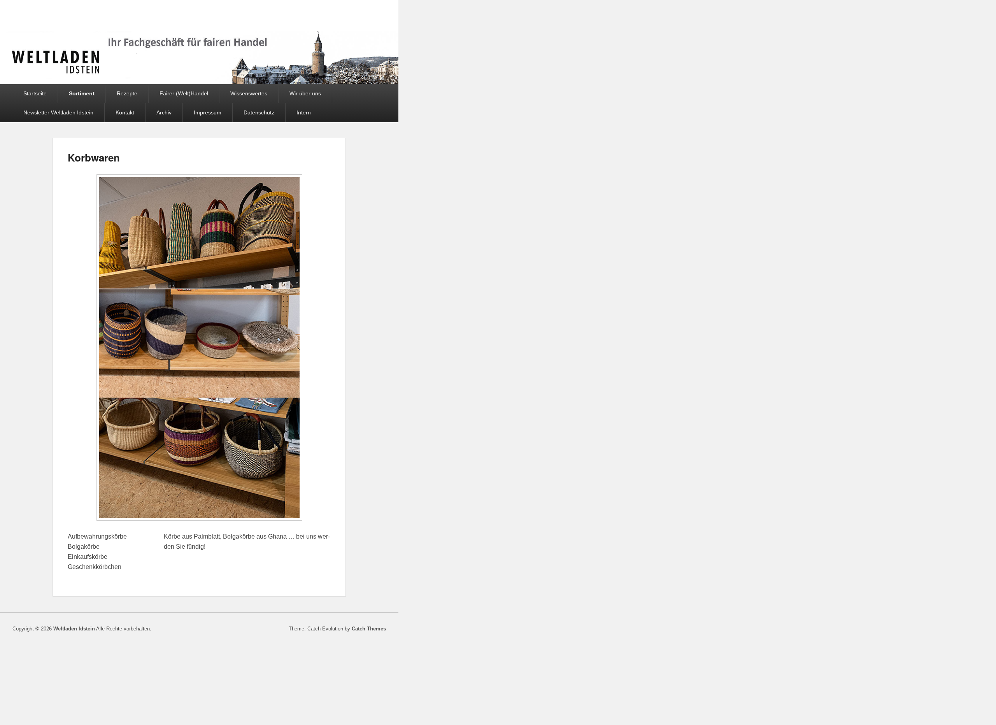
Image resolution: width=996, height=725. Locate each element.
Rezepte (127, 93)
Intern (303, 112)
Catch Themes (369, 629)
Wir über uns (305, 93)
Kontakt (125, 112)
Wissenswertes (248, 93)
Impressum (207, 112)
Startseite (35, 93)
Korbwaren (94, 157)
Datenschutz (259, 112)
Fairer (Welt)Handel (184, 93)
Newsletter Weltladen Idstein (58, 112)
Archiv (164, 112)
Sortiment (82, 93)
